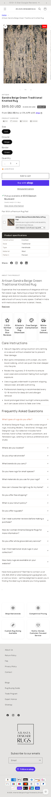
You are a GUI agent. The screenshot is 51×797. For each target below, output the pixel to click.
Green (7, 152)
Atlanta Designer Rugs (21, 792)
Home (4, 15)
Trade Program (11, 693)
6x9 (6, 131)
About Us (9, 650)
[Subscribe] (39, 760)
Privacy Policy (11, 666)
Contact (8, 672)
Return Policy (10, 655)
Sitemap (8, 704)
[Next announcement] (46, 2)
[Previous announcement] (4, 2)
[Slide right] (31, 89)
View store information (14, 206)
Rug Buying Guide (12, 688)
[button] (5, 9)
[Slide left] (20, 89)
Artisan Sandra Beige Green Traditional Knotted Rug (23, 18)
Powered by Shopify (36, 792)
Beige (7, 142)
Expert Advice (11, 699)
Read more (6, 307)
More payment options (25, 189)
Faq (6, 661)
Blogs (7, 682)
